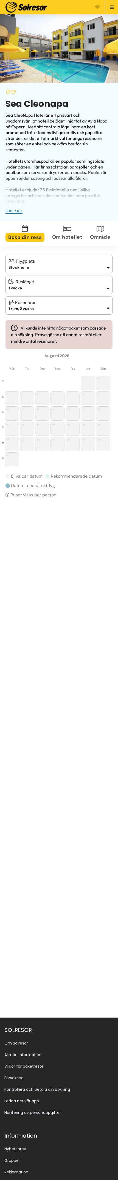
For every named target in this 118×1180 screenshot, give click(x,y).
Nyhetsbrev (15, 1149)
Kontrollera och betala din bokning (37, 1089)
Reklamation (16, 1172)
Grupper (12, 1160)
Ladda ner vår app (21, 1101)
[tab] (28, 233)
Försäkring (14, 1078)
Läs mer (14, 211)
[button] (59, 305)
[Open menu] (109, 7)
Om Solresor (16, 1043)
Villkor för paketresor (23, 1066)
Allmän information (22, 1054)
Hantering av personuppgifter (32, 1112)
